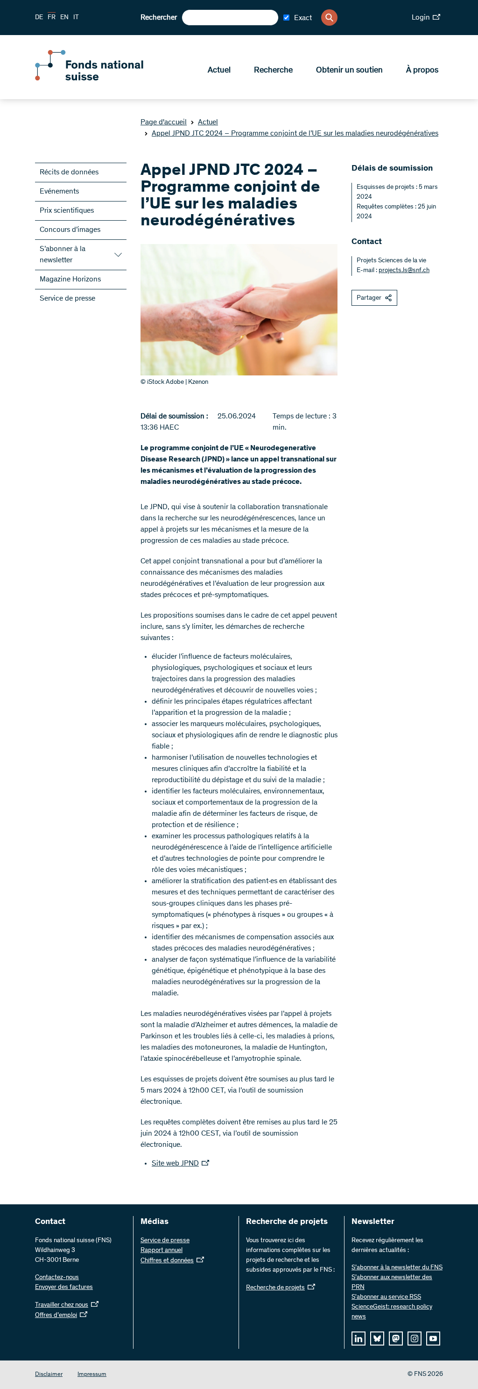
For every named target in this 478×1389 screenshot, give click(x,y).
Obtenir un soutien (349, 70)
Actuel (219, 70)
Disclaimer (49, 1375)
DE (39, 17)
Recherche (273, 70)
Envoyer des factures (64, 1287)
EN (64, 17)
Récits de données (69, 172)
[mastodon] (396, 1338)
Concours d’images (70, 230)
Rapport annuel (162, 1250)
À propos (422, 70)
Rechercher (159, 18)
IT (76, 17)
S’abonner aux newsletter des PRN (391, 1282)
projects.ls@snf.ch (404, 270)
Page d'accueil (164, 122)
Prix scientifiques (67, 211)
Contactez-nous (57, 1277)
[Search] (329, 17)
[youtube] (433, 1338)
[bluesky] (377, 1338)
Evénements (59, 191)
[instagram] (415, 1338)
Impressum (91, 1375)
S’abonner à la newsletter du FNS (397, 1268)
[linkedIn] (358, 1338)
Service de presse (67, 298)
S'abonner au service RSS (386, 1297)
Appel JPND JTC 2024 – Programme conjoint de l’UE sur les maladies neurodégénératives (295, 133)
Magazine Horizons (70, 279)
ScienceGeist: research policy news (391, 1312)
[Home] (102, 78)
